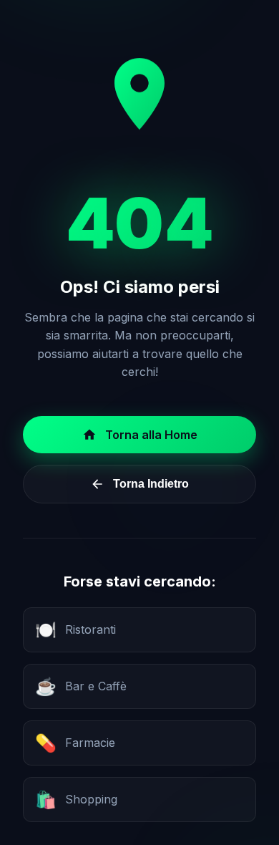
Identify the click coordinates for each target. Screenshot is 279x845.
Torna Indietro (151, 484)
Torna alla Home (151, 435)
